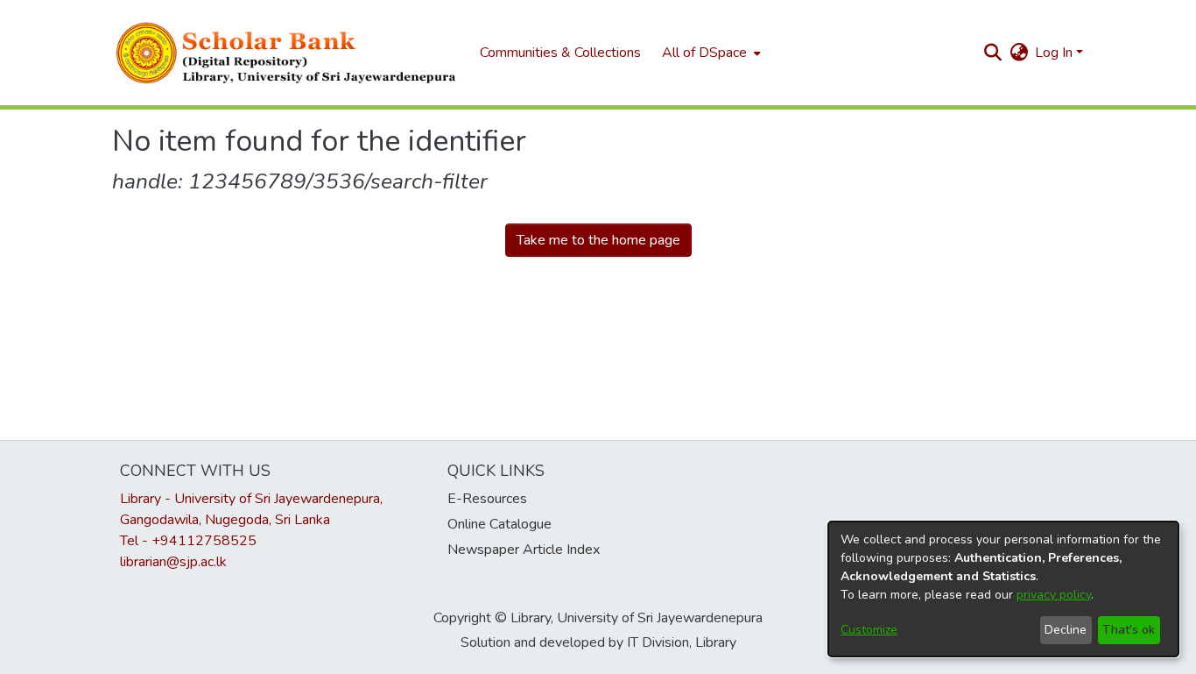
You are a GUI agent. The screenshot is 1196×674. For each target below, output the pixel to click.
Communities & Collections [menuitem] (560, 52)
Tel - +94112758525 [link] (188, 540)
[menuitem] (709, 52)
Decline (1066, 629)
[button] (287, 53)
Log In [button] (1055, 52)
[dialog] (1003, 588)
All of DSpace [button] (704, 52)
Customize (869, 629)
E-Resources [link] (487, 498)
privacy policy (1054, 594)
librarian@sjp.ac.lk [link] (173, 561)
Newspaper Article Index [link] (523, 549)
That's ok (1128, 629)
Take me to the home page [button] (598, 240)
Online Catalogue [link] (499, 524)
